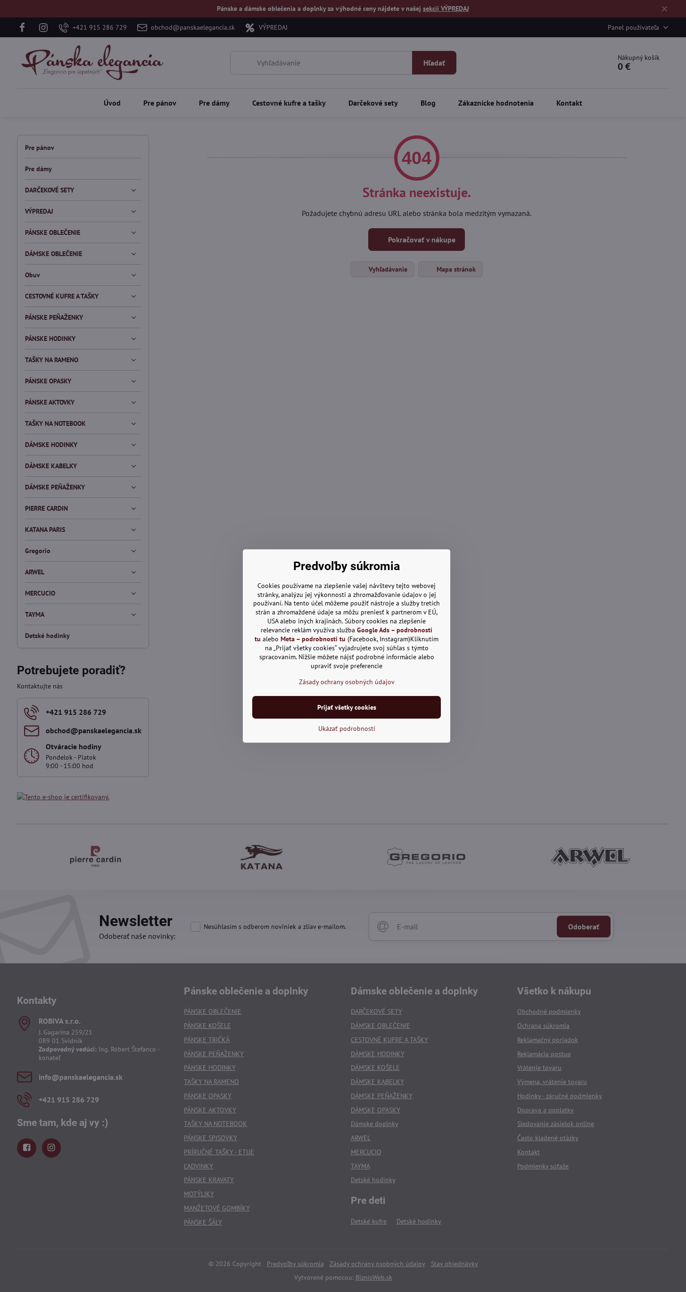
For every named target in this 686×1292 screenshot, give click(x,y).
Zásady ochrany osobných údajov (347, 682)
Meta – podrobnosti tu (313, 639)
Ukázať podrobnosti (346, 728)
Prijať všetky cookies (346, 707)
